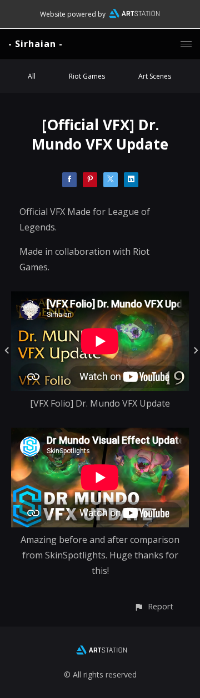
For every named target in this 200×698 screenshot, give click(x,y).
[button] (153, 606)
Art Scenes (154, 76)
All (32, 76)
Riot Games (87, 76)
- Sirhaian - (35, 44)
